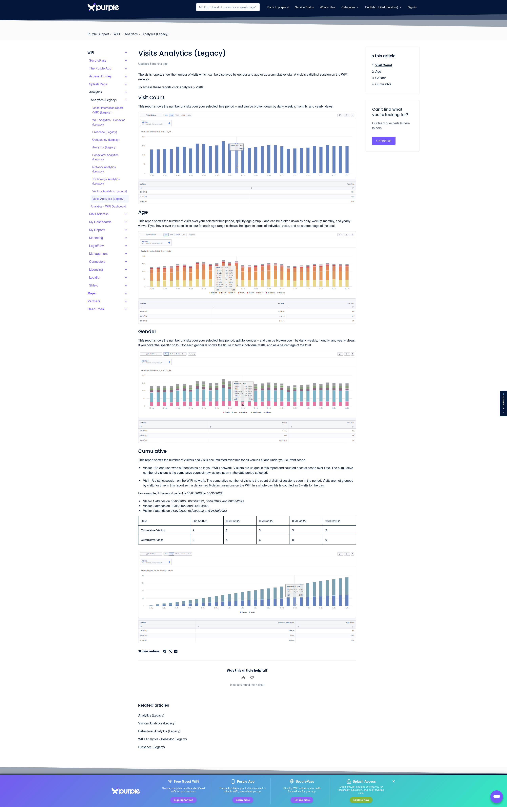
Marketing (96, 237)
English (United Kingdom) (382, 7)
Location (95, 277)
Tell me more (302, 800)
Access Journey (100, 76)
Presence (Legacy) (151, 747)
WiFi (116, 34)
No (252, 677)
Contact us (383, 140)
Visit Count (383, 65)
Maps (92, 293)
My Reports (97, 229)
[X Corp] (170, 651)
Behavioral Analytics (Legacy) (159, 731)
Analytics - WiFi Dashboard (108, 206)
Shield (93, 285)
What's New (327, 7)
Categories (348, 7)
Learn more (243, 800)
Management (98, 253)
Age (378, 71)
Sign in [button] (412, 7)
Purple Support (98, 34)
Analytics (131, 34)
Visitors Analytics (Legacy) (156, 723)
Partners (94, 301)
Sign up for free (183, 800)
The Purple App (100, 68)
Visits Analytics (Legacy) (108, 198)
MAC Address (99, 214)
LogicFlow (96, 245)
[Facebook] (164, 651)
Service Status (304, 7)
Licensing (96, 269)
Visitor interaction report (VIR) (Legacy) (107, 110)
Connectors (97, 261)
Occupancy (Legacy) (106, 139)
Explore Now (361, 800)
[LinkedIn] (175, 651)
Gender (380, 77)
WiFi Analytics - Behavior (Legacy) (162, 739)
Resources (96, 309)
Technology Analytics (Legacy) (106, 181)
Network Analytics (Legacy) (104, 169)
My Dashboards (100, 222)
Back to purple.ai (278, 7)
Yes (243, 677)
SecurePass (97, 60)
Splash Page (98, 84)
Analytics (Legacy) (155, 34)
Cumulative (383, 84)
